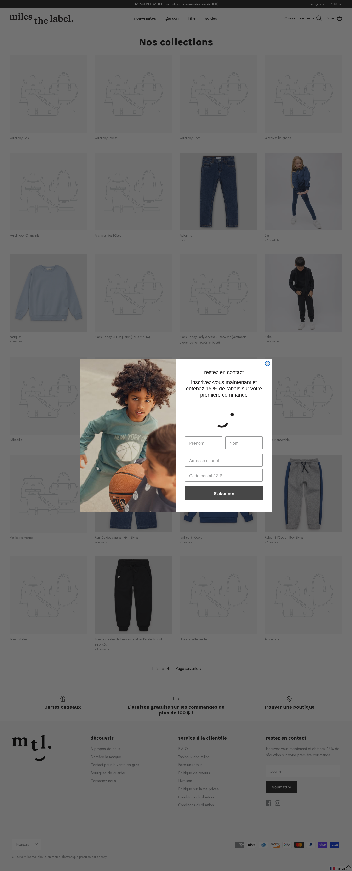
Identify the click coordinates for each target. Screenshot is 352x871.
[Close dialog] (267, 363)
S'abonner (224, 493)
